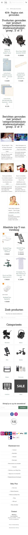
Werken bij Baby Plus (14, 494)
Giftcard (14, 501)
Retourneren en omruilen (14, 463)
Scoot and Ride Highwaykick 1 (7, 269)
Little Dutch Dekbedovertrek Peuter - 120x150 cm (7, 70)
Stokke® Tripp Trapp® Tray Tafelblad (7, 244)
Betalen (14, 456)
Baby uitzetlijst (14, 504)
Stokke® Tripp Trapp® (20, 244)
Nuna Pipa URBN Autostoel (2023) (20, 45)
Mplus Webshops (16, 527)
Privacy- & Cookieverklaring (14, 524)
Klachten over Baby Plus (14, 470)
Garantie (14, 467)
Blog (14, 498)
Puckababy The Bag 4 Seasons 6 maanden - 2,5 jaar (20, 269)
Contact (14, 450)
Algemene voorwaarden (14, 473)
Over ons (14, 488)
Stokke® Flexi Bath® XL (7, 293)
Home (8, 8)
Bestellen (14, 453)
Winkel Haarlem (14, 491)
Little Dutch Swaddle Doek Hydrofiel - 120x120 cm (20, 70)
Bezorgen (14, 460)
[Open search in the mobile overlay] (16, 2)
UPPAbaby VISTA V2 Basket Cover (7, 45)
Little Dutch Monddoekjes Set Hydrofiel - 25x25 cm (7, 96)
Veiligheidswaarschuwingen (14, 477)
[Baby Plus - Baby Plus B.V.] (6, 2)
